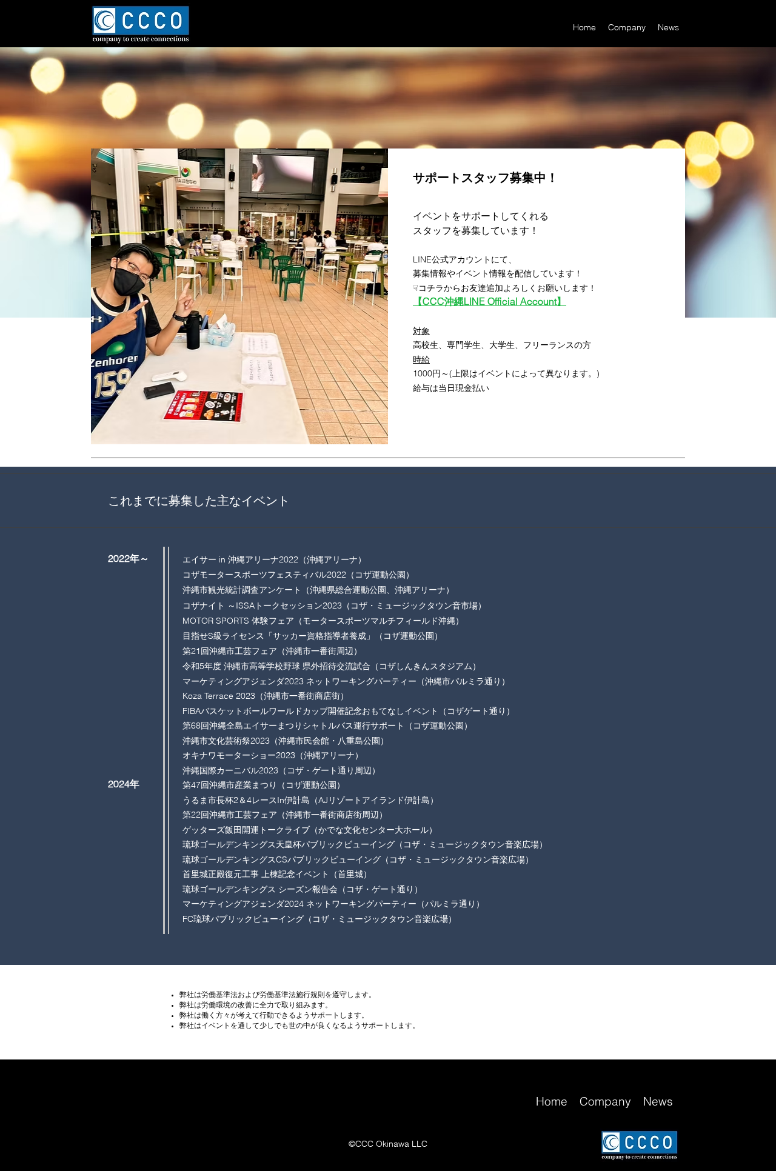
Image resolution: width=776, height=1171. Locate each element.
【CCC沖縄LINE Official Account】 (489, 301)
